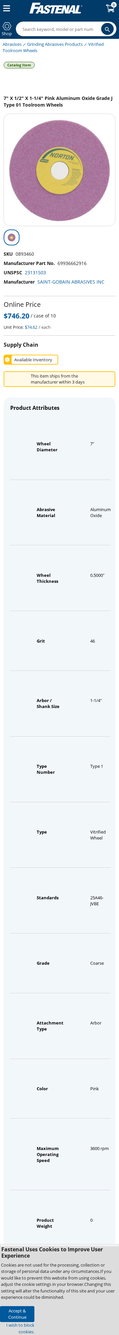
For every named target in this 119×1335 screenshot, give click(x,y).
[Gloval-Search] (107, 29)
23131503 (35, 272)
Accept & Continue (17, 1314)
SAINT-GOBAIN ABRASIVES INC (70, 282)
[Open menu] (5, 8)
